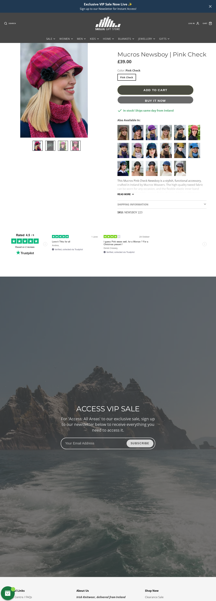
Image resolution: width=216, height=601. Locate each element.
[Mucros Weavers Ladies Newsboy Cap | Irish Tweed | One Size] (138, 170)
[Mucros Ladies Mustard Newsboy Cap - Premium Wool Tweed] (181, 152)
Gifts (162, 39)
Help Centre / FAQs (20, 597)
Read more (124, 194)
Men (80, 39)
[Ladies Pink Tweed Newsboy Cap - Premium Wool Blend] (138, 152)
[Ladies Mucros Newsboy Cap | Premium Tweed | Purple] (152, 134)
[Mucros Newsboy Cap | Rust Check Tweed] (166, 152)
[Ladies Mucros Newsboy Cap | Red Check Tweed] (124, 134)
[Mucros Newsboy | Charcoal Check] (152, 170)
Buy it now (155, 100)
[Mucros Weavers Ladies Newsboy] (124, 170)
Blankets (124, 39)
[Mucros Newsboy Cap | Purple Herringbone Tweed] (124, 152)
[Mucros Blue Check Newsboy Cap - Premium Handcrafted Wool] (195, 152)
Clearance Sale (154, 597)
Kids (93, 39)
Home (107, 39)
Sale (49, 39)
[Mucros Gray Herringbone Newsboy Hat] (181, 134)
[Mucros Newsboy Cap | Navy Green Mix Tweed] (152, 152)
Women (64, 39)
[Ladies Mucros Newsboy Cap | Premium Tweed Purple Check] (181, 170)
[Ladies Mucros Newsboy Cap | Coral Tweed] (195, 134)
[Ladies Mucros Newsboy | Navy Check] (138, 134)
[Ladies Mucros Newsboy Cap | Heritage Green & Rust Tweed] (166, 134)
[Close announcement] (210, 6)
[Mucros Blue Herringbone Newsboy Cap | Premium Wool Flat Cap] (166, 170)
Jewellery (145, 39)
